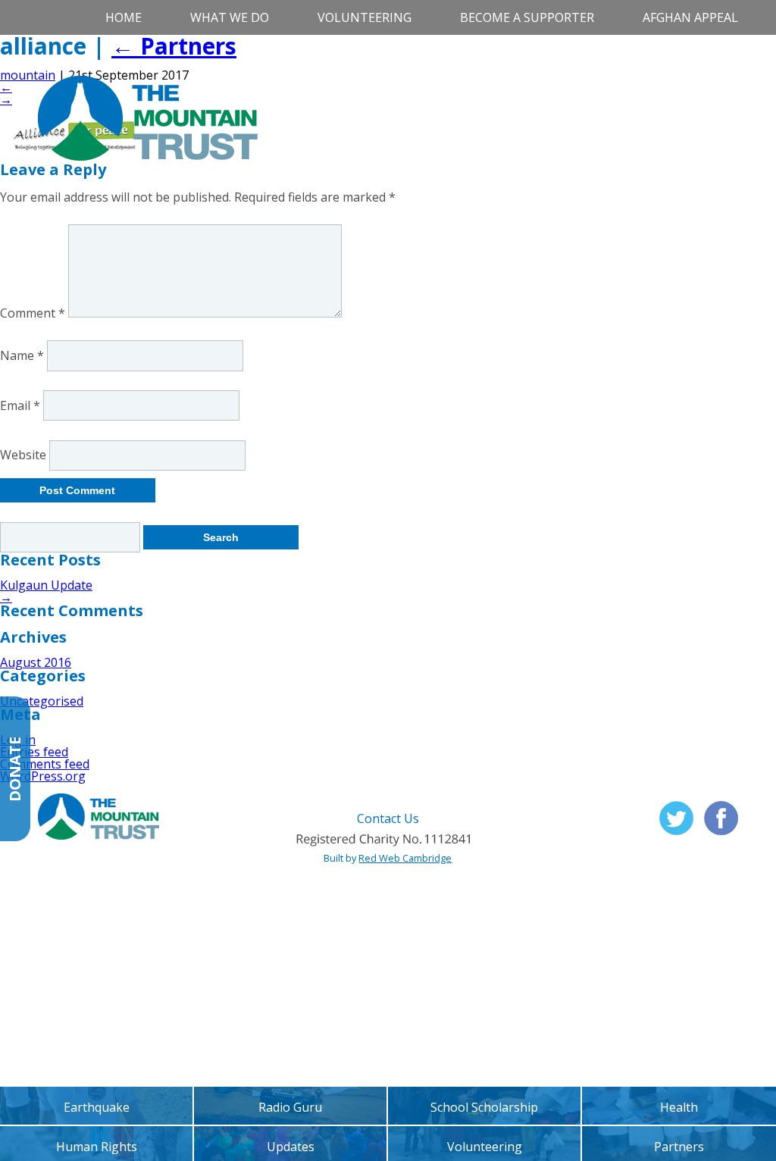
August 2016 (35, 662)
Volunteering (364, 17)
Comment (32, 313)
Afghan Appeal (690, 17)
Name (22, 355)
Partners (173, 45)
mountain (27, 75)
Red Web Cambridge (405, 858)
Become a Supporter (527, 17)
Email (20, 405)
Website (23, 455)
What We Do (229, 17)
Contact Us (388, 818)
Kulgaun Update (46, 585)
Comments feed (44, 764)
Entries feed (34, 751)
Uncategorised (41, 701)
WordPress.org (43, 776)
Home (123, 17)
